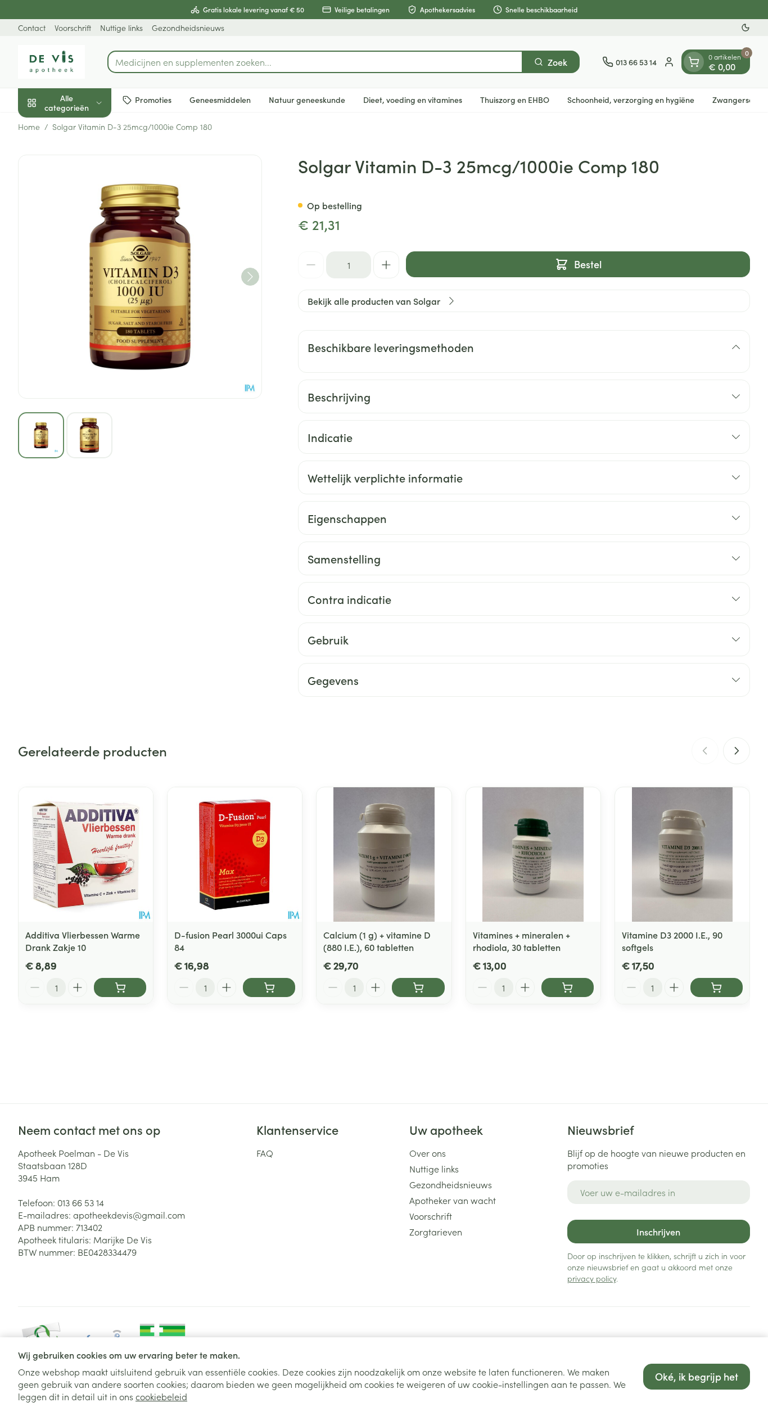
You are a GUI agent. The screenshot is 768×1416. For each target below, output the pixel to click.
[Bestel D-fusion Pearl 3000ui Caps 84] (269, 987)
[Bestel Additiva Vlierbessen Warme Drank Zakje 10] (120, 987)
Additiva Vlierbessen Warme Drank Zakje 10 (82, 940)
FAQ (264, 1153)
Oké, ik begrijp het (696, 1376)
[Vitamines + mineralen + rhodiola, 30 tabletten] (533, 854)
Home (29, 126)
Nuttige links (121, 27)
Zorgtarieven (435, 1231)
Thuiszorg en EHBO (514, 99)
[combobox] (315, 62)
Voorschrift (73, 27)
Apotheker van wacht (452, 1200)
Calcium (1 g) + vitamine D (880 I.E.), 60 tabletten (377, 940)
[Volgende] (250, 277)
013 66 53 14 (80, 1202)
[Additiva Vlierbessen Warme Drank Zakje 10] (86, 854)
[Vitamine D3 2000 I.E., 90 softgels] (682, 854)
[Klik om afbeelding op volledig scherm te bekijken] (140, 276)
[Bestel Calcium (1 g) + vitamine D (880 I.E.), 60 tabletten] (418, 987)
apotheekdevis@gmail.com (129, 1214)
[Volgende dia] (736, 750)
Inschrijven (658, 1231)
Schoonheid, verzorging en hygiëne (630, 99)
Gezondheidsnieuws (188, 27)
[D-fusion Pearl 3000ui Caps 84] (235, 854)
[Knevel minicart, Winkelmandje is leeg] (694, 62)
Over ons (427, 1153)
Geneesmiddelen (220, 99)
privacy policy (591, 1278)
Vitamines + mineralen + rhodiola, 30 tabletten (521, 940)
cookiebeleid (161, 1396)
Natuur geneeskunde (307, 99)
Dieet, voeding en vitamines (412, 99)
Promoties (153, 99)
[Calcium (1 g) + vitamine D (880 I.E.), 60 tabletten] (384, 854)
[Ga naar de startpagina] (51, 62)
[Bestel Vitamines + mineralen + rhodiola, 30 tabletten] (567, 987)
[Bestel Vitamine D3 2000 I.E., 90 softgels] (716, 987)
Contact (32, 27)
